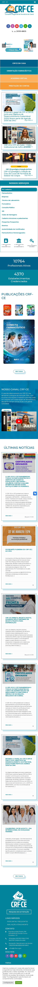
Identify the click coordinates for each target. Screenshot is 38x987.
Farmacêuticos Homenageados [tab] (13, 233)
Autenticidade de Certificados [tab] (13, 229)
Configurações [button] (8, 982)
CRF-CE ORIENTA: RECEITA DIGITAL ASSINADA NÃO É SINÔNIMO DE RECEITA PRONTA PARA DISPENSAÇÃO (18, 620)
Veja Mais (8, 515)
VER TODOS (19, 876)
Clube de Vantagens (9, 215)
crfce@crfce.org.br (15, 948)
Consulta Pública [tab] (8, 207)
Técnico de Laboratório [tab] (10, 200)
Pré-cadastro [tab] (7, 189)
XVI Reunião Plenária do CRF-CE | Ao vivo (18, 550)
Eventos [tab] (5, 225)
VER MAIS (7, 410)
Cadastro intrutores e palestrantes (15, 218)
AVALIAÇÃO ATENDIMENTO (17, 924)
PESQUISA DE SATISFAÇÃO (19, 912)
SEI (3, 211)
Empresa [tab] (5, 197)
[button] (5, 2)
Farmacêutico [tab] (7, 193)
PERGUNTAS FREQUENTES (17, 921)
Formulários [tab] (6, 204)
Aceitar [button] (18, 982)
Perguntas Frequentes (10, 222)
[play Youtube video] (19, 421)
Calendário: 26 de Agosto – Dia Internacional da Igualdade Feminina (18, 830)
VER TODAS (19, 371)
